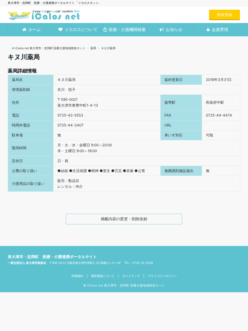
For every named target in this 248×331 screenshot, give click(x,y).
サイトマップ (131, 276)
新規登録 (224, 14)
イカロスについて (80, 29)
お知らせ (173, 29)
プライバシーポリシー (162, 276)
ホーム (34, 29)
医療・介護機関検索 (127, 29)
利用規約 (77, 276)
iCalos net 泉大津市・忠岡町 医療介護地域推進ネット (126, 285)
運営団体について (102, 276)
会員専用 (219, 29)
